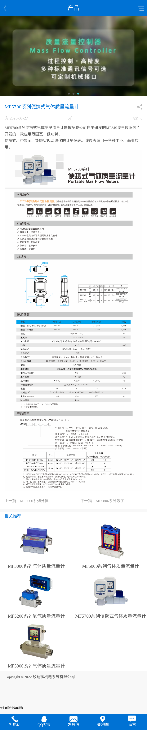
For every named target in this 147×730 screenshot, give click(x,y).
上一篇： (26, 501)
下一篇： (102, 501)
